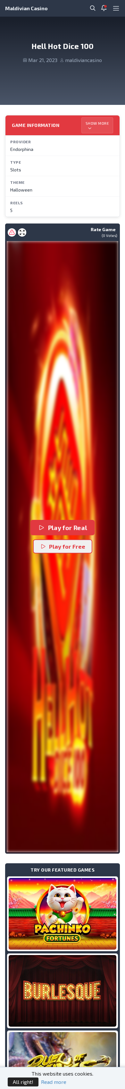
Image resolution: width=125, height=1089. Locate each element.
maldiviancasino (83, 60)
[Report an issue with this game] (12, 232)
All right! (23, 1082)
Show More (97, 123)
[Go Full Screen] (22, 232)
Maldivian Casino (26, 8)
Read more (53, 1082)
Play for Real (67, 527)
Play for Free (67, 546)
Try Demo (62, 914)
